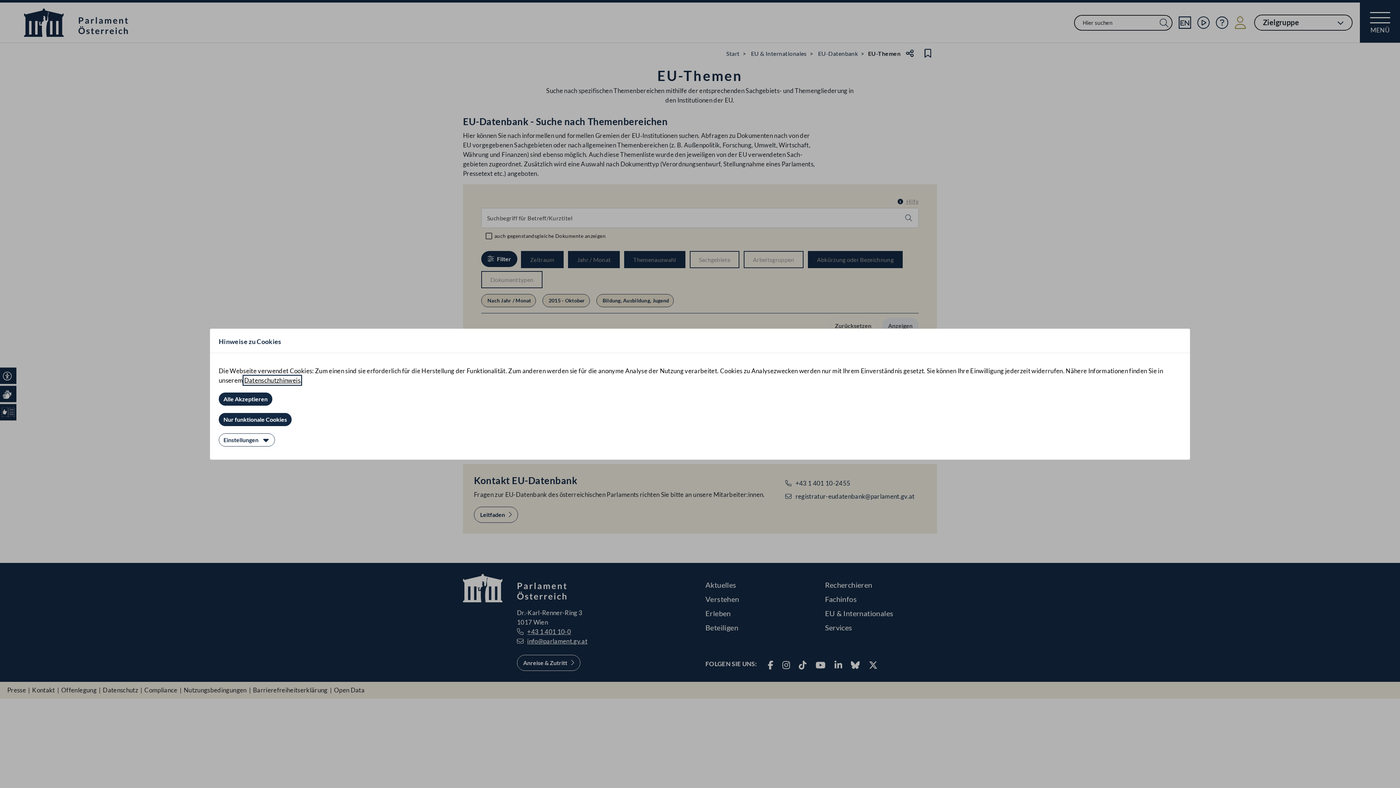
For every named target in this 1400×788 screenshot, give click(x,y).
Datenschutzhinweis (272, 380)
